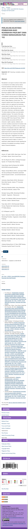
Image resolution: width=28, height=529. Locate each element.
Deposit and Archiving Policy (8, 453)
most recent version (19, 21)
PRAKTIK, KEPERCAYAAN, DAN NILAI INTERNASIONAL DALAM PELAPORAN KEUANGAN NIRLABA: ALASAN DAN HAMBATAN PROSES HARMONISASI (14, 380)
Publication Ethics (6, 444)
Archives (8, 7)
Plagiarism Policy (6, 451)
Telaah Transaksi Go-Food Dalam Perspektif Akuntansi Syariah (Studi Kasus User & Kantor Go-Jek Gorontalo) (15, 358)
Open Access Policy (6, 446)
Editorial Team (5, 421)
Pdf (6, 251)
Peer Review (5, 433)
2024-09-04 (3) (5, 266)
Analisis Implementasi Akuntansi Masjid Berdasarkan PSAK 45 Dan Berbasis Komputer (15, 324)
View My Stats (5, 488)
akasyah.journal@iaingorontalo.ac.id (15, 517)
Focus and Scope (6, 426)
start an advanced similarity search (17, 402)
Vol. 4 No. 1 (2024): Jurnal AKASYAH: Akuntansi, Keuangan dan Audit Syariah (13, 9)
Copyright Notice (6, 448)
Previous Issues (5, 412)
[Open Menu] (1, 3)
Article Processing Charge (8, 435)
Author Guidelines (6, 428)
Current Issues (5, 415)
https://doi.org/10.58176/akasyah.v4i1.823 (14, 68)
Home (3, 7)
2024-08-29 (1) (5, 269)
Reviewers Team (6, 423)
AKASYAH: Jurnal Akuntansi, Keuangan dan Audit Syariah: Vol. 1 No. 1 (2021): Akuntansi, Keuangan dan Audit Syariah (15, 343)
